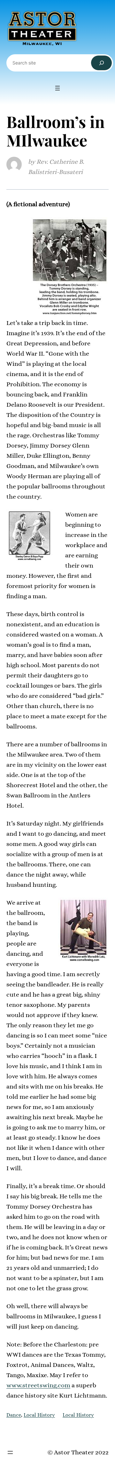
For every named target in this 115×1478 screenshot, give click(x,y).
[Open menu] (57, 88)
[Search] (101, 63)
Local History (39, 1415)
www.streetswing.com (38, 1385)
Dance (13, 1415)
